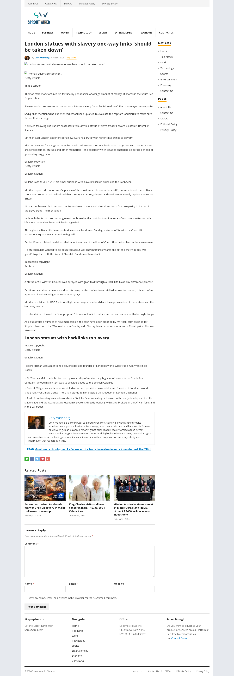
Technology (84, 32)
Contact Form (179, 638)
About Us (33, 3)
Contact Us (51, 3)
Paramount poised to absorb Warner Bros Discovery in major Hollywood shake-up (44, 507)
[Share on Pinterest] (42, 459)
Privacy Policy (110, 3)
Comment (31, 543)
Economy (146, 32)
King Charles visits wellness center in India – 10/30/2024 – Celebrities (88, 507)
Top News (48, 32)
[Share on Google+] (48, 459)
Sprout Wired (38, 671)
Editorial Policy (87, 3)
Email (73, 583)
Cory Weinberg (42, 57)
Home (31, 32)
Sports (103, 32)
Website (119, 583)
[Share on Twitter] (37, 459)
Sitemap (51, 671)
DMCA (68, 3)
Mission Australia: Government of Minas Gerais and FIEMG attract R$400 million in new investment (133, 509)
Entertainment (124, 32)
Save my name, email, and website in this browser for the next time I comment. (73, 598)
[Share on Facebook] (32, 459)
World (65, 32)
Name (29, 583)
